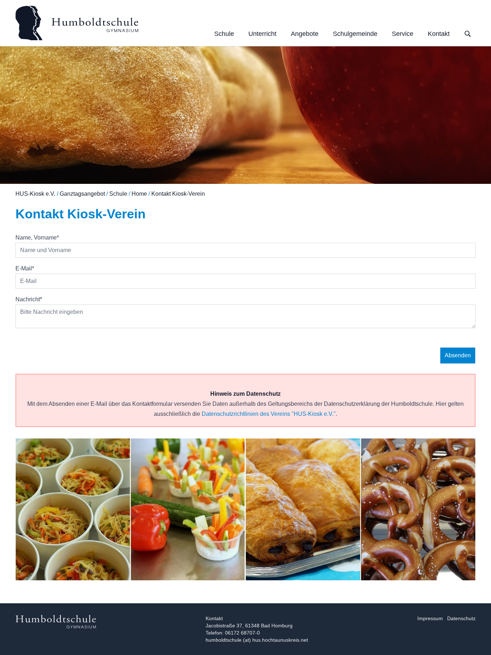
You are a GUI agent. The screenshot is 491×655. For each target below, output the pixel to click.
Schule (224, 33)
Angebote (304, 33)
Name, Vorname (37, 237)
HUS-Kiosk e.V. (35, 194)
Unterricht (262, 33)
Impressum (430, 618)
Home (139, 194)
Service (402, 33)
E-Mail (24, 268)
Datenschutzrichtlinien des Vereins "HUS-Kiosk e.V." (269, 414)
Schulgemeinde (355, 33)
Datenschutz (461, 618)
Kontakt (439, 33)
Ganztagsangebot (82, 194)
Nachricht (28, 299)
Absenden (458, 355)
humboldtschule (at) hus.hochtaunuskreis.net (257, 640)
